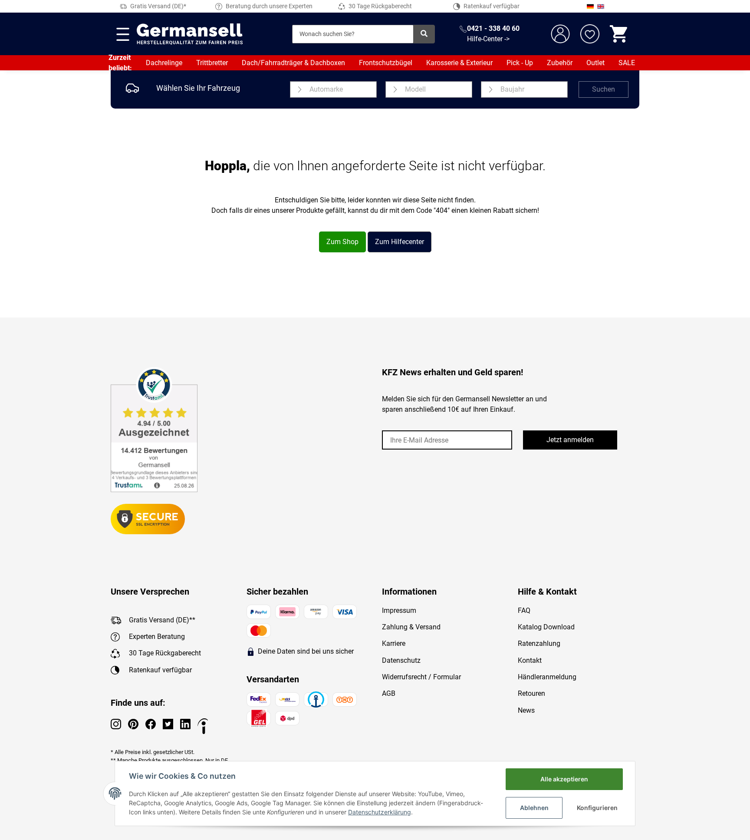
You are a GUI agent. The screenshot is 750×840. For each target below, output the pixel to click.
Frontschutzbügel (385, 63)
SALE (626, 63)
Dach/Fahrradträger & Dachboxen (293, 63)
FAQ (524, 610)
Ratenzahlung (539, 643)
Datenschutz (401, 660)
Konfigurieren (597, 807)
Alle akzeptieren (564, 779)
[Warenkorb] (619, 34)
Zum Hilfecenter (399, 242)
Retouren (531, 693)
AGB (388, 693)
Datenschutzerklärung (379, 812)
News (526, 710)
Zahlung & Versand (411, 627)
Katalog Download (546, 627)
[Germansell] (190, 34)
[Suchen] (424, 34)
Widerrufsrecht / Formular (421, 677)
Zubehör (559, 63)
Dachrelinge (164, 63)
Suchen (603, 89)
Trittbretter (212, 63)
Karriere (393, 643)
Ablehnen (534, 807)
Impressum (399, 610)
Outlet (595, 63)
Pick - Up (520, 63)
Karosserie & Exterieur (459, 63)
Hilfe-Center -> (488, 39)
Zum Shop (342, 242)
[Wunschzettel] (590, 34)
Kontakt (530, 660)
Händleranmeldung (547, 677)
